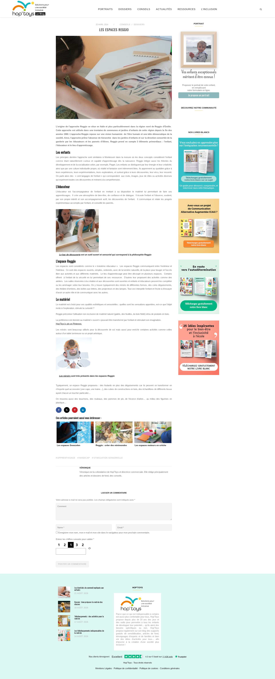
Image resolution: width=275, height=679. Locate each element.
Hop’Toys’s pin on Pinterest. (69, 324)
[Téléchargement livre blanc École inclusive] (198, 347)
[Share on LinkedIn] (83, 410)
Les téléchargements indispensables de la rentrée (89, 632)
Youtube (208, 117)
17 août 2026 (81, 622)
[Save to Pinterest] (75, 410)
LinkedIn (202, 117)
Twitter (215, 117)
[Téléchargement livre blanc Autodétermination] (198, 286)
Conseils (143, 9)
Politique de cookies (149, 668)
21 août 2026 (81, 593)
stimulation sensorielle (108, 458)
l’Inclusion (209, 9)
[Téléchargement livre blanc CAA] (198, 225)
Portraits (105, 9)
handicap (84, 458)
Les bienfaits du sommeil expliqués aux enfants (89, 589)
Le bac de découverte (69, 254)
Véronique (85, 468)
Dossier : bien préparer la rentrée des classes (88, 603)
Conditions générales (170, 668)
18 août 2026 (81, 608)
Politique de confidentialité (126, 668)
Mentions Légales (103, 668)
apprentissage (66, 458)
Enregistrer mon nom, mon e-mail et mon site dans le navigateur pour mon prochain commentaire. (104, 532)
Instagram (188, 117)
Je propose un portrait (198, 95)
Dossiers (125, 9)
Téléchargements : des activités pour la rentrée (89, 617)
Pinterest (195, 117)
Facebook (181, 117)
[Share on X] (67, 410)
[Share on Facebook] (59, 410)
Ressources (187, 9)
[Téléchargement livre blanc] (198, 165)
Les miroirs (65, 376)
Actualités (164, 9)
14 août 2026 (81, 636)
